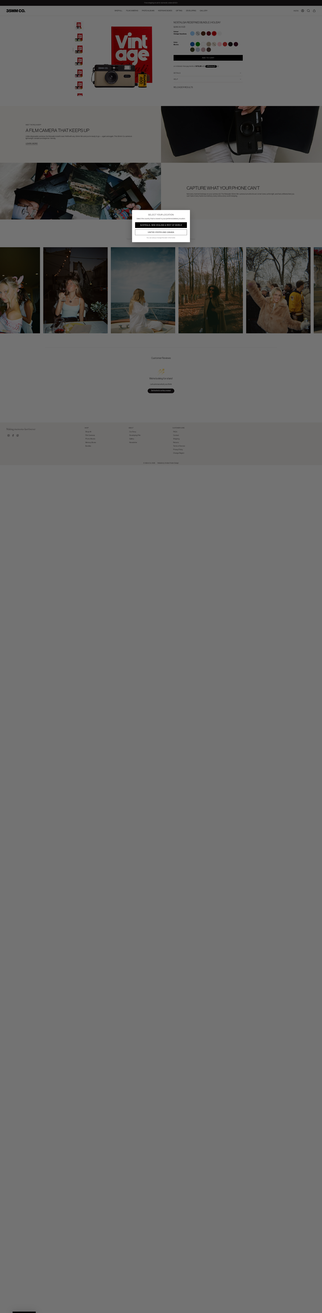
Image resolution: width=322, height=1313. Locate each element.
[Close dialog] (319, 1262)
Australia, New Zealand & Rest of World (161, 225)
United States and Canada (161, 232)
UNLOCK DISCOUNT (293, 1306)
